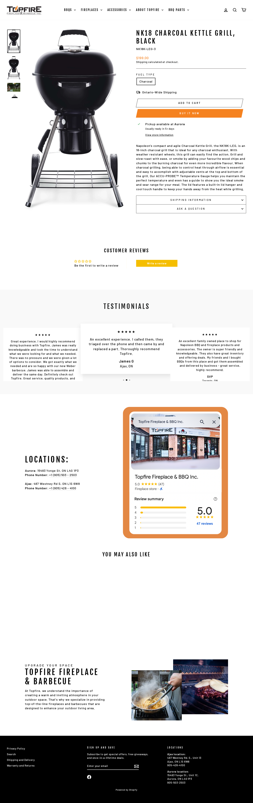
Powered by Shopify (126, 789)
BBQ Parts (177, 10)
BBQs (68, 10)
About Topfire (148, 10)
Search (11, 754)
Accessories (117, 10)
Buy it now (189, 113)
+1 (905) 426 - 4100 (62, 488)
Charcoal (145, 81)
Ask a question (191, 208)
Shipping (141, 61)
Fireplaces (90, 10)
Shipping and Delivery (21, 759)
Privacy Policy (16, 748)
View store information (159, 134)
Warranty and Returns (21, 765)
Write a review (157, 263)
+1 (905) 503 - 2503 (63, 475)
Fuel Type (145, 74)
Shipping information (191, 199)
